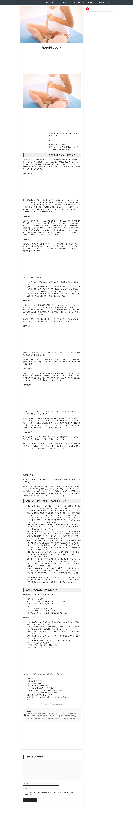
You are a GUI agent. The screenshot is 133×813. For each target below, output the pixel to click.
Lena (29, 711)
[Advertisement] (52, 63)
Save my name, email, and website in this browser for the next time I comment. (49, 793)
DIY (58, 2)
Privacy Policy (100, 2)
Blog (52, 2)
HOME (46, 2)
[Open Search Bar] (109, 2)
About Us (81, 2)
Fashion (65, 2)
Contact (90, 2)
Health (73, 2)
